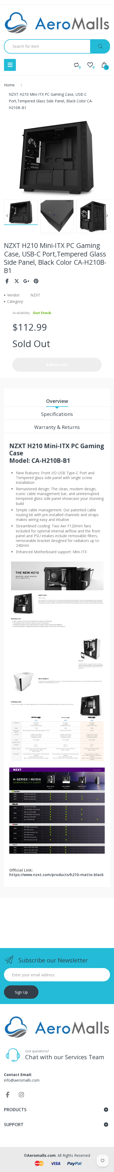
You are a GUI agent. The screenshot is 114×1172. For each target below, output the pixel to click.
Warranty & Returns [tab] (57, 427)
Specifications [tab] (57, 414)
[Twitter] (17, 281)
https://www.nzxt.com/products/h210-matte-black (56, 874)
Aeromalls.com (41, 1155)
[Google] (26, 281)
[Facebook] (7, 281)
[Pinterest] (36, 281)
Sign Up (21, 992)
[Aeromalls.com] (57, 22)
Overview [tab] (57, 401)
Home (9, 84)
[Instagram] (21, 1094)
